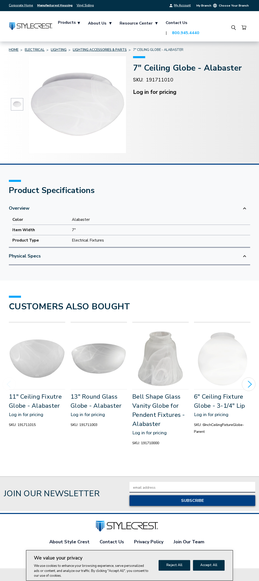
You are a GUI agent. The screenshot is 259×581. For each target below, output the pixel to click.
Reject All (174, 565)
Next (248, 384)
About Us (100, 23)
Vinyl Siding (85, 5)
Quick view (37, 358)
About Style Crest (69, 542)
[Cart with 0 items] (243, 27)
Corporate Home (21, 5)
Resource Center (139, 23)
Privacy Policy (148, 542)
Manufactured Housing (55, 5)
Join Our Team (189, 542)
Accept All (208, 565)
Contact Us (176, 23)
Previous (9, 384)
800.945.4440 (185, 33)
